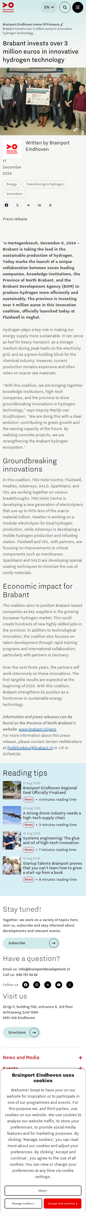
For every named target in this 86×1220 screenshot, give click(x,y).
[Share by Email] (39, 205)
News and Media (21, 1057)
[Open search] (64, 7)
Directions (17, 1032)
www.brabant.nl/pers (37, 729)
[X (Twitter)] (69, 984)
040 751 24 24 (26, 975)
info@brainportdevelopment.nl (44, 969)
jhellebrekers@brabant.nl (30, 748)
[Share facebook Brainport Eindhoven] (6, 205)
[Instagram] (36, 984)
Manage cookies (22, 1203)
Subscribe (16, 943)
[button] (80, 1057)
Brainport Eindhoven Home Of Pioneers (31, 24)
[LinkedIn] (47, 984)
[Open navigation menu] (77, 7)
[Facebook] (25, 984)
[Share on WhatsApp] (50, 205)
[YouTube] (58, 984)
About (42, 1190)
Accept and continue (61, 1203)
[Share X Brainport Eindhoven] (17, 205)
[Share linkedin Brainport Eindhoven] (28, 205)
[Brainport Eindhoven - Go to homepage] (8, 7)
